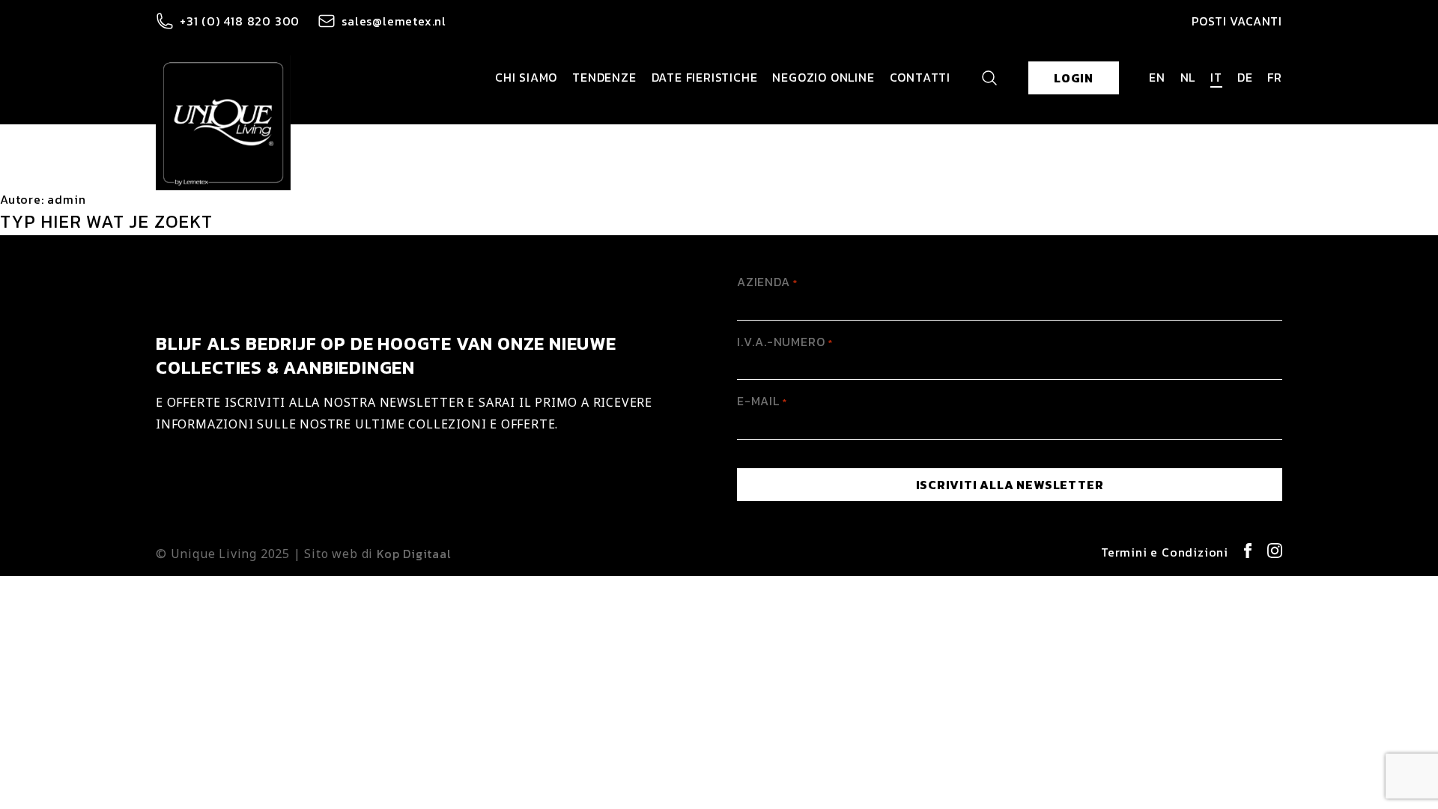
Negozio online (823, 77)
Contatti (920, 77)
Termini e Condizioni (1164, 552)
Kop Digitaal (414, 554)
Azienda (767, 282)
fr (1274, 77)
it (1216, 77)
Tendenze (604, 77)
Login (1073, 78)
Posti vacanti (1237, 21)
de (1245, 77)
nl (1188, 77)
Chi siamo (526, 77)
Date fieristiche (705, 77)
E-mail (762, 401)
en (1157, 77)
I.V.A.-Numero (784, 342)
